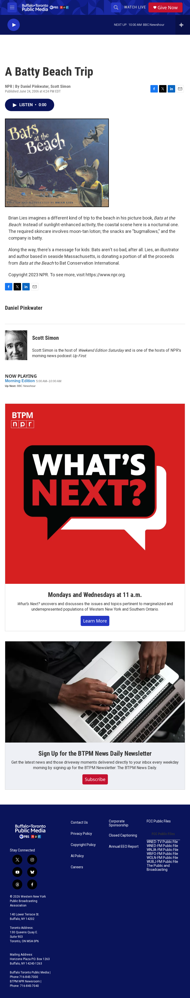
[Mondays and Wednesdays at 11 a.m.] (95, 494)
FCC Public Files (159, 821)
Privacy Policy (81, 834)
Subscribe (95, 779)
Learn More (95, 621)
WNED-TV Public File (162, 842)
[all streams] (182, 25)
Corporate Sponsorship (118, 823)
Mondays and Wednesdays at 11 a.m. (95, 594)
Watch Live (135, 7)
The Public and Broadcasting (158, 868)
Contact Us (79, 822)
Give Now (168, 7)
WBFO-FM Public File (162, 854)
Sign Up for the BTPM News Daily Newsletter (95, 753)
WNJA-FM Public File (162, 850)
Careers (77, 867)
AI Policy (77, 856)
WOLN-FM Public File (162, 858)
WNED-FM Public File (162, 846)
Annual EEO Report (124, 846)
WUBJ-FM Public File (162, 862)
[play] (14, 25)
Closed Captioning (123, 835)
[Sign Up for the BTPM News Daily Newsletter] (95, 692)
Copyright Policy (83, 845)
